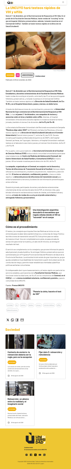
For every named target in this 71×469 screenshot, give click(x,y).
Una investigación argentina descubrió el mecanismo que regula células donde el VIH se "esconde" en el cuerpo (46, 214)
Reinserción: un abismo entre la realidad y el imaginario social (18, 401)
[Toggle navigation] (63, 2)
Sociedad (10, 75)
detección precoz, (12, 310)
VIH (18, 75)
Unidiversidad (27, 75)
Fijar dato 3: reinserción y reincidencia (50, 353)
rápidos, (31, 305)
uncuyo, (38, 305)
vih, (17, 305)
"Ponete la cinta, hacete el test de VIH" (47, 292)
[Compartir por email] (22, 320)
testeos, (23, 305)
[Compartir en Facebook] (17, 320)
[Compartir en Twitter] (8, 319)
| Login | (42, 463)
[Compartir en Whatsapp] (12, 320)
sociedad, (10, 305)
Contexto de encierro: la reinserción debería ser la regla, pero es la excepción (20, 354)
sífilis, (59, 305)
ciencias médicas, (49, 305)
